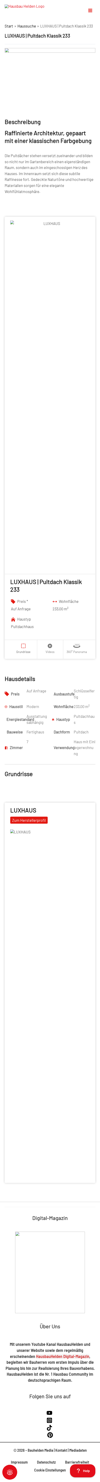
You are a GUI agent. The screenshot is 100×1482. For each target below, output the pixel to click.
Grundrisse (23, 652)
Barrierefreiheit (77, 1462)
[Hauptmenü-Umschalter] (90, 10)
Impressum (19, 1462)
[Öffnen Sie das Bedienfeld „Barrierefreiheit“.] (9, 1472)
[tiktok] (50, 1429)
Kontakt (61, 1450)
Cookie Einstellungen (50, 1470)
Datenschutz (46, 1462)
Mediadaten (78, 1450)
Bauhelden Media (40, 1450)
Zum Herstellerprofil (29, 820)
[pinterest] (50, 1436)
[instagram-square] (50, 1422)
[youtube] (50, 1414)
